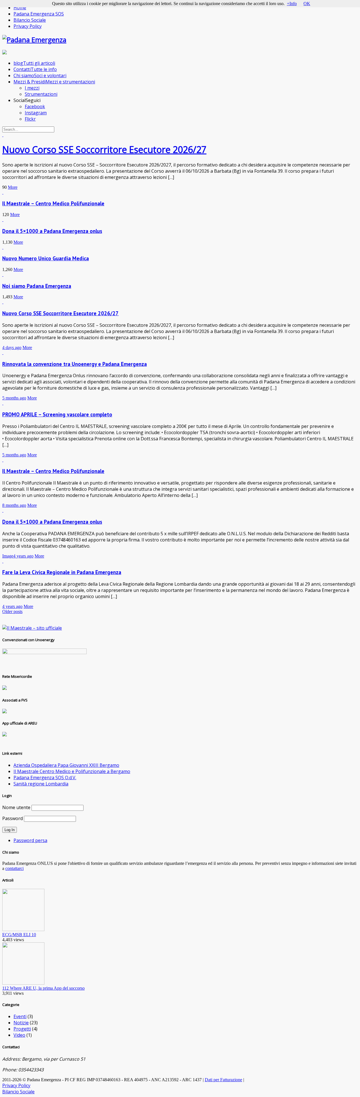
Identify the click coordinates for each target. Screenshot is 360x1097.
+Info (292, 3)
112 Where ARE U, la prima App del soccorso (43, 988)
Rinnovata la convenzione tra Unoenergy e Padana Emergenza (74, 364)
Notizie (21, 1023)
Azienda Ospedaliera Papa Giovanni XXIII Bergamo (66, 765)
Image (7, 556)
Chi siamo (40, 75)
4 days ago (11, 347)
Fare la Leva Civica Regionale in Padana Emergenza (61, 572)
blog (34, 63)
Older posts (12, 611)
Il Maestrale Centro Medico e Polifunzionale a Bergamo (72, 771)
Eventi (20, 1016)
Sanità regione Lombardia (41, 784)
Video (19, 1035)
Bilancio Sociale (30, 20)
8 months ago (14, 505)
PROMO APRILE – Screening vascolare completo (57, 414)
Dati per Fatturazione (223, 1079)
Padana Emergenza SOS (39, 14)
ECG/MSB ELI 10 (19, 934)
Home (20, 8)
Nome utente (16, 807)
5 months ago (14, 398)
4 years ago (23, 556)
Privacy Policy (28, 26)
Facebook (35, 106)
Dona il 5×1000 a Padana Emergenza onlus (52, 231)
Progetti (22, 1029)
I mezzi (32, 88)
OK (306, 3)
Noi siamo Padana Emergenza (36, 286)
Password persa (30, 840)
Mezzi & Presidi (54, 82)
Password (12, 818)
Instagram (36, 113)
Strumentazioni (41, 94)
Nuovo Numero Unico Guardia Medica (45, 258)
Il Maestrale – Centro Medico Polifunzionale (53, 203)
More (12, 187)
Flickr (30, 119)
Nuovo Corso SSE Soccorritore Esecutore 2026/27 (104, 149)
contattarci (14, 868)
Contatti (35, 69)
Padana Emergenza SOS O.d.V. (45, 777)
